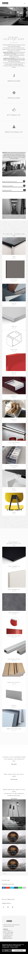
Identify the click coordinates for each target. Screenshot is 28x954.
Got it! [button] (6, 950)
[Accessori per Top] (14, 648)
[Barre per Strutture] (14, 718)
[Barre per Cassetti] (14, 672)
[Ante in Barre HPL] (14, 579)
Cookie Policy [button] (6, 947)
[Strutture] (14, 339)
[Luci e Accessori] (14, 432)
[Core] (14, 246)
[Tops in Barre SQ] (14, 555)
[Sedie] (14, 501)
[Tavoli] (14, 478)
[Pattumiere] (14, 455)
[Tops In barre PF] (14, 602)
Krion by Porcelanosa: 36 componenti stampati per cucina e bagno (14, 823)
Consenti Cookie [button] (18, 950)
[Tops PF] (14, 292)
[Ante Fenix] (14, 269)
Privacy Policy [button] (14, 947)
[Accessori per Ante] (14, 625)
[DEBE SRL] (5, 1)
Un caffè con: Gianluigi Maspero (13, 866)
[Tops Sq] (14, 316)
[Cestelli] (14, 408)
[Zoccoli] (14, 695)
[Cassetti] (14, 385)
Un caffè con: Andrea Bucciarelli (13, 853)
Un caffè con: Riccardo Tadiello (13, 839)
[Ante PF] (14, 362)
